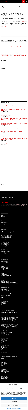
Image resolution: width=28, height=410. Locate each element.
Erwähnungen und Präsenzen (6, 49)
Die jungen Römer (4, 369)
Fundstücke (3, 269)
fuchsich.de (3, 216)
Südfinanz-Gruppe (4, 347)
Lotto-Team (3, 339)
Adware (23, 204)
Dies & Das (3, 12)
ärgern (9, 21)
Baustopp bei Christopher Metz (7, 105)
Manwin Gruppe (4, 340)
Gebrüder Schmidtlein (5, 371)
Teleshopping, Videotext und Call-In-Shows (9, 326)
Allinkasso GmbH (6, 205)
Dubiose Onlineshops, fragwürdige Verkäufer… (9, 319)
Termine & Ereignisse (4, 268)
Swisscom (22, 21)
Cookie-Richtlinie (10, 408)
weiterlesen (4, 26)
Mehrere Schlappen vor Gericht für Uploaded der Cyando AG (13, 143)
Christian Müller (4, 361)
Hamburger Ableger (4, 239)
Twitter (23, 54)
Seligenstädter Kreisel (5, 345)
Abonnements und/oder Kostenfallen (7, 313)
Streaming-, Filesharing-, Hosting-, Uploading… (9, 325)
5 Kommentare (21, 18)
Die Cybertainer (4, 244)
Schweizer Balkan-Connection (6, 344)
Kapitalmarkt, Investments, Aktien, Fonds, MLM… (10, 323)
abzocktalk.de (3, 217)
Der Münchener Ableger (5, 235)
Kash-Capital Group (4, 338)
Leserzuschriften (4, 253)
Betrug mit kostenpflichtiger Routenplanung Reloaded (11, 131)
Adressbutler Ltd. (18, 204)
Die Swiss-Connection (5, 237)
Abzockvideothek (4, 274)
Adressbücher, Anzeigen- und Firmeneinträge (9, 314)
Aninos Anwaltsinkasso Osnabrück (15, 205)
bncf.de (2, 215)
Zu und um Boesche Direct (5, 351)
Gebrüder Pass (3, 335)
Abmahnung (21, 200)
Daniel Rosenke (3, 362)
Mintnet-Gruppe (4, 341)
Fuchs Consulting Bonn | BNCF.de (19, 55)
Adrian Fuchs (13, 18)
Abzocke (5, 203)
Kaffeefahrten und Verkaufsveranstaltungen (9, 321)
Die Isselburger (3, 368)
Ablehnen (14, 401)
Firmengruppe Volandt (5, 334)
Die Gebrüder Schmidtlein (5, 232)
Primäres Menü (26, 1)
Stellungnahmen (4, 255)
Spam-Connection (4, 242)
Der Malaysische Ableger (5, 234)
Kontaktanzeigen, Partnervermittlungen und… (9, 324)
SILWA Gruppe (3, 346)
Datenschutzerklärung (17, 408)
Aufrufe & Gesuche (4, 252)
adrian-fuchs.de (3, 218)
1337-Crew (3, 245)
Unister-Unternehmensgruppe (6, 231)
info (13, 231)
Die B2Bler (3, 364)
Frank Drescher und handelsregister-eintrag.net (10, 128)
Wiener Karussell (4, 349)
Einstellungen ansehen (14, 405)
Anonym (22, 205)
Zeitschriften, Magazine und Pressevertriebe (9, 327)
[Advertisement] (14, 84)
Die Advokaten (3, 297)
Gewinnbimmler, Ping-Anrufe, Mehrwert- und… (9, 320)
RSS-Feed (19, 46)
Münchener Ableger (4, 377)
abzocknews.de (12, 202)
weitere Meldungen (11, 46)
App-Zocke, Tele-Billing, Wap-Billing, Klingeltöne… (10, 316)
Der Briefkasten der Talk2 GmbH (7, 135)
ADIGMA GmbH (8, 204)
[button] (26, 385)
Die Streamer (3, 303)
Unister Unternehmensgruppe (6, 348)
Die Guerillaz (3, 333)
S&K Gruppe (3, 342)
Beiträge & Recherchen (5, 272)
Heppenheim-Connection (5, 337)
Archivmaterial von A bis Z (20, 49)
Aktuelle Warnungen (4, 267)
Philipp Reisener (4, 378)
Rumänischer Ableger (5, 238)
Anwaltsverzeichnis (4, 55)
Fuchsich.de (4, 1)
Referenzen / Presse (4, 265)
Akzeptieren (14, 398)
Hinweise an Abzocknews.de (6, 275)
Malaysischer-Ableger (5, 375)
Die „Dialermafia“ (4, 243)
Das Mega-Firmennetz (5, 236)
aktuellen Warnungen (12, 54)
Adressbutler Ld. (13, 204)
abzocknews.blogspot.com (5, 227)
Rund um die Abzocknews (5, 251)
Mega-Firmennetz (4, 376)
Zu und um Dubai (4, 352)
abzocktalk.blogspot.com (5, 225)
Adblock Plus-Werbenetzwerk (6, 332)
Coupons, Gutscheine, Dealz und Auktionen (9, 318)
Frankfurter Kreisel (4, 241)
